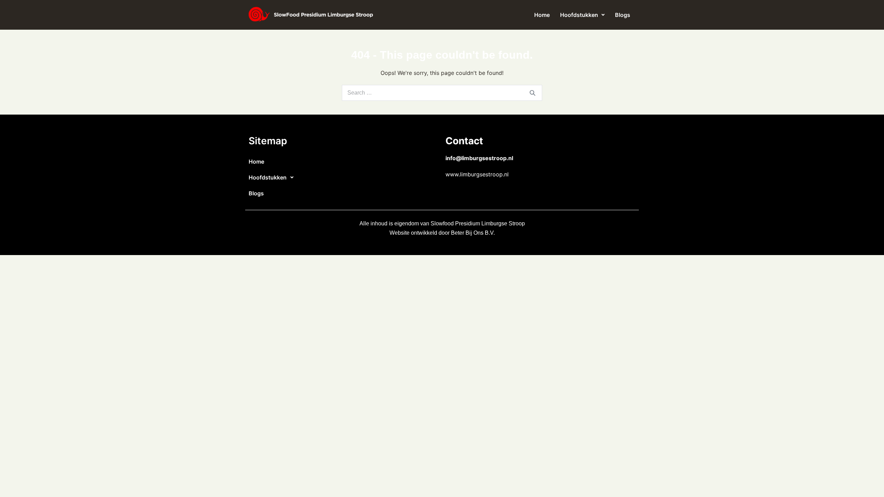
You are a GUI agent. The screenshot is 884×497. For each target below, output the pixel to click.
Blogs (622, 14)
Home (542, 14)
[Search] (532, 93)
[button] (582, 15)
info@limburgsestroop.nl (479, 158)
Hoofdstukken (579, 14)
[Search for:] (442, 93)
